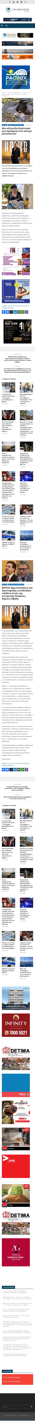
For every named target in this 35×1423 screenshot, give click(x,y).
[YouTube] (14, 2)
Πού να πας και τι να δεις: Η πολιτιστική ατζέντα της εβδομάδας (16, 1316)
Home (3, 92)
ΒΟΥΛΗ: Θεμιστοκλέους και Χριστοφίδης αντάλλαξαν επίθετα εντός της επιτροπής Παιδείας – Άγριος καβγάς (17, 593)
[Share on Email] (19, 312)
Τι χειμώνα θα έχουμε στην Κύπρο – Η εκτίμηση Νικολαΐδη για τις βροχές (8, 397)
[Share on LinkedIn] (15, 312)
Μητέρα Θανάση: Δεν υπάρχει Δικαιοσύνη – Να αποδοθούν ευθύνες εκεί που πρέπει (17, 787)
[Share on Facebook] (3, 312)
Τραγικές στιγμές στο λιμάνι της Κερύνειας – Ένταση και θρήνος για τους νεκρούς (26, 520)
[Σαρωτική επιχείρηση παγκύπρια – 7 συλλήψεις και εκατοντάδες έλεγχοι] (26, 476)
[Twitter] (18, 2)
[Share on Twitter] (11, 312)
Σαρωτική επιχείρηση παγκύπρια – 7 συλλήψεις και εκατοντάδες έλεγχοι (24, 487)
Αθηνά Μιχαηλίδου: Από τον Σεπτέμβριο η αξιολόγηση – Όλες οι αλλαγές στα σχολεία (26, 398)
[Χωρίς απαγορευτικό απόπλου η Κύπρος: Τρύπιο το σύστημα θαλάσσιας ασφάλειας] (8, 447)
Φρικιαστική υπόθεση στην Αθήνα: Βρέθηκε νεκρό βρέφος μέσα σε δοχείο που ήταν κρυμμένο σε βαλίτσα (26, 459)
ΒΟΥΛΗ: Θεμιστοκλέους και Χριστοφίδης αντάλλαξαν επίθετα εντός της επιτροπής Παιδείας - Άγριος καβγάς (17, 358)
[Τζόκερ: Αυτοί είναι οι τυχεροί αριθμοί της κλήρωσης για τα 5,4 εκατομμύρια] (8, 509)
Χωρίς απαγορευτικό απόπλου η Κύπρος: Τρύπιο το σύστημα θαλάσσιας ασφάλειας (8, 458)
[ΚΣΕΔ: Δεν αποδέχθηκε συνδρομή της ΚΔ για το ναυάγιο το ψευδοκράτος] (26, 535)
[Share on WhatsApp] (22, 312)
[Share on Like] (7, 312)
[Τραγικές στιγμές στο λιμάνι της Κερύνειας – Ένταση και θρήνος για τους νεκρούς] (26, 509)
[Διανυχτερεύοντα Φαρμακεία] (25, 2)
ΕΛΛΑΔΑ (25, 92)
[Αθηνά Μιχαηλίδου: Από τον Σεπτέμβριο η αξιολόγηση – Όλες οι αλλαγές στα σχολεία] (26, 387)
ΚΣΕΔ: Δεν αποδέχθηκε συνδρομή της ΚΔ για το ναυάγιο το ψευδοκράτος (25, 546)
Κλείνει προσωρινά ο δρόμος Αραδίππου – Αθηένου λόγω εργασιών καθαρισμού (16, 1310)
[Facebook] (10, 2)
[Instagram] (21, 2)
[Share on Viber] (26, 312)
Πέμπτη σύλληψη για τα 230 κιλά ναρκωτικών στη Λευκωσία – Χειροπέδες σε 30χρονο (7, 426)
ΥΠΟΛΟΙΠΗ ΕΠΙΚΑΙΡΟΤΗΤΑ (14, 92)
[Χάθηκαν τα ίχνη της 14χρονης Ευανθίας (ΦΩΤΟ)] (8, 535)
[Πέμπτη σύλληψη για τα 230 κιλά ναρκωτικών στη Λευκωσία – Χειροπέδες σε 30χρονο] (8, 415)
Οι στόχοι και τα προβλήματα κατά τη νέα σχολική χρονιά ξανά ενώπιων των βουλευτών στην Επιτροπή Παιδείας (17, 369)
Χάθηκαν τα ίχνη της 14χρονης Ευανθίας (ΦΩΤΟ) (8, 544)
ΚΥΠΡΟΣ (4, 584)
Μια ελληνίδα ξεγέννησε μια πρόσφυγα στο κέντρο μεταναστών (17, 796)
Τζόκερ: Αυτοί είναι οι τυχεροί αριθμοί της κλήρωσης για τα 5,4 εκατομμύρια (8, 519)
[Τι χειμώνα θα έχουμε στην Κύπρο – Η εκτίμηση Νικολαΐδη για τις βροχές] (8, 387)
